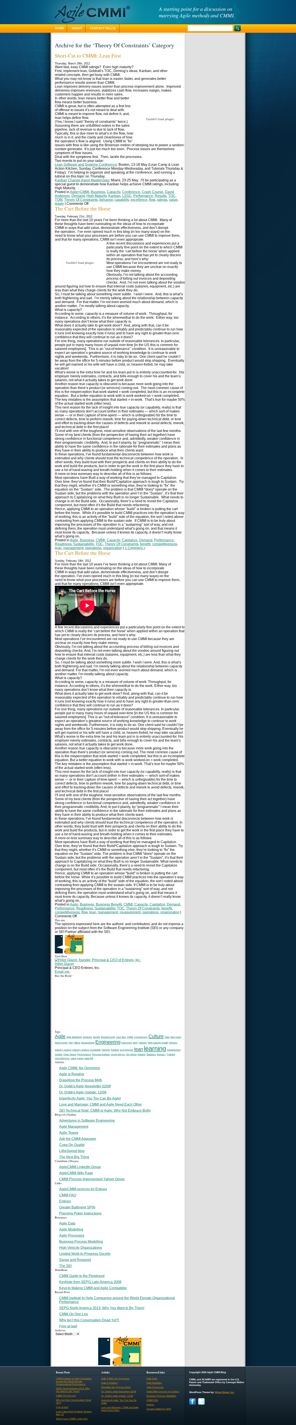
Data (166, 1037)
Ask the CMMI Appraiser (77, 1139)
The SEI (65, 1266)
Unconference (62, 1058)
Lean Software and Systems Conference (86, 164)
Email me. (62, 972)
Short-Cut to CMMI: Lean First (88, 55)
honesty (173, 1042)
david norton (61, 1042)
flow (152, 200)
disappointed (87, 1042)
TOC (172, 196)
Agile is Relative (71, 1074)
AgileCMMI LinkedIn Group (80, 1167)
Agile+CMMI (79, 192)
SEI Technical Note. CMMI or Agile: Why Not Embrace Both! (105, 1110)
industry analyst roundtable (86, 1050)
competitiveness (164, 544)
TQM (58, 200)
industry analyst (63, 1050)
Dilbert (77, 1042)
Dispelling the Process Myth (80, 1080)
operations (93, 548)
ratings (162, 200)
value (173, 200)
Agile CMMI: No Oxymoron (79, 1068)
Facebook (192, 1401)
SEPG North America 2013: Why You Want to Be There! (101, 1308)
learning (155, 1048)
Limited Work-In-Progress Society (85, 1254)
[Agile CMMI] (90, 13)
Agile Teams (68, 1132)
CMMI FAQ (67, 1195)
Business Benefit (109, 904)
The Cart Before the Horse (83, 208)
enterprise (126, 1042)
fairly (135, 1042)
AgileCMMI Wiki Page (76, 1173)
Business (98, 192)
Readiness (63, 544)
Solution (141, 1054)
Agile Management (73, 1126)
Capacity (113, 192)
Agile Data (67, 1223)
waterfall (88, 1058)
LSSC (127, 196)
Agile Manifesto (74, 1037)
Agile (74, 540)
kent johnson (126, 1050)
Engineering (107, 1042)
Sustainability (83, 544)
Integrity (106, 1050)
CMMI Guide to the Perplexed (81, 1276)
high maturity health (158, 1042)
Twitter (201, 1401)
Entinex (65, 1201)
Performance (143, 196)
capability (121, 200)
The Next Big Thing (74, 1157)
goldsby (143, 1042)
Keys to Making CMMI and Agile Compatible (93, 1288)
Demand (78, 196)
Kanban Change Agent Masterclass (82, 180)
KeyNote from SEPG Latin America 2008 (90, 1282)
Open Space (69, 1054)
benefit (145, 544)
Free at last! (68, 1326)
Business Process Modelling (81, 1241)
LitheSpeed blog (72, 1151)
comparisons (141, 1037)
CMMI (100, 540)
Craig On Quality (72, 1145)
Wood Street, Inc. (224, 1392)
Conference (131, 192)
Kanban (114, 196)
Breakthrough (108, 1037)
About (77, 28)
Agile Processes (71, 1235)
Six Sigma (131, 1054)
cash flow (121, 1037)
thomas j (161, 1054)
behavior (106, 200)
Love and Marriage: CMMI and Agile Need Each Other (100, 1104)
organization (112, 548)
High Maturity (96, 196)
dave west (175, 1037)
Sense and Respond (75, 1260)
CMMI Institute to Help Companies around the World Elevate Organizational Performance (74, 1381)
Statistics (151, 1054)
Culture (156, 1036)
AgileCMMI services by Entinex (83, 1189)
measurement (130, 912)
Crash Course (152, 192)
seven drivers (118, 1054)
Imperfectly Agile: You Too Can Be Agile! (90, 1098)
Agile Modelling (71, 1229)
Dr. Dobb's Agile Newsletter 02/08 (85, 1086)
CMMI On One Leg (73, 1314)
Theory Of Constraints (81, 200)
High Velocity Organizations (80, 1247)
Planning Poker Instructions (80, 1213)
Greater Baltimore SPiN (77, 1207)
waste (59, 203)
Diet (71, 1042)
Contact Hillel (103, 28)
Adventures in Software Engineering (87, 1120)
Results (160, 196)
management (73, 548)
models (58, 1054)
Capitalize (129, 540)
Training (171, 1054)
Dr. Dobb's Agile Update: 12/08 (82, 1092)
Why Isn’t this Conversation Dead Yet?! (89, 1320)
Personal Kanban (101, 1054)
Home (59, 28)
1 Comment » (135, 548)
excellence (139, 200)
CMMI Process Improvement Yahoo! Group (92, 1179)
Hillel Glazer (64, 964)
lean (58, 548)
